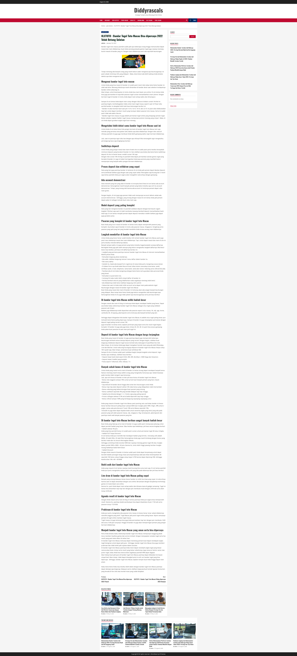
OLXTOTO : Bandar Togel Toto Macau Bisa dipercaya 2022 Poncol (116, 579)
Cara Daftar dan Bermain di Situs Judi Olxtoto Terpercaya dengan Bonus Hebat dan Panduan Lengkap (111, 610)
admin (103, 43)
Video (194, 20)
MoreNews (154, 654)
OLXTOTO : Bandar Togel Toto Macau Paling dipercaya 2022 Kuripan (150, 579)
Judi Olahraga (106, 636)
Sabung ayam (141, 20)
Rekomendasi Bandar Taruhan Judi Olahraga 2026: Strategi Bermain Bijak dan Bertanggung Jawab (182, 50)
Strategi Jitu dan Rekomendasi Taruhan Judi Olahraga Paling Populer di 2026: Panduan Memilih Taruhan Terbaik (181, 59)
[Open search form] (186, 20)
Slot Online (149, 20)
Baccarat (107, 20)
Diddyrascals (148, 10)
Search (172, 32)
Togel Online (158, 20)
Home (101, 20)
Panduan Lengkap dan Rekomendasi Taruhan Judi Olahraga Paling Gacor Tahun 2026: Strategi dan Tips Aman (183, 77)
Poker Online (124, 20)
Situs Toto (173, 106)
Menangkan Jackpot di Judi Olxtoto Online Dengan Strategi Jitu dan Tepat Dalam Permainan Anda (155, 610)
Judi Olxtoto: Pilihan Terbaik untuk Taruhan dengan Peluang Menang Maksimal (133, 610)
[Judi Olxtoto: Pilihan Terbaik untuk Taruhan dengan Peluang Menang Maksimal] (133, 599)
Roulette (132, 20)
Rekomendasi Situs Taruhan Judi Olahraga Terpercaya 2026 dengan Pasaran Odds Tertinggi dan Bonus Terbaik (181, 86)
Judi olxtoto (115, 20)
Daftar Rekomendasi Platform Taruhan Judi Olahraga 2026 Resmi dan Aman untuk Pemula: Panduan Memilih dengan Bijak (182, 68)
